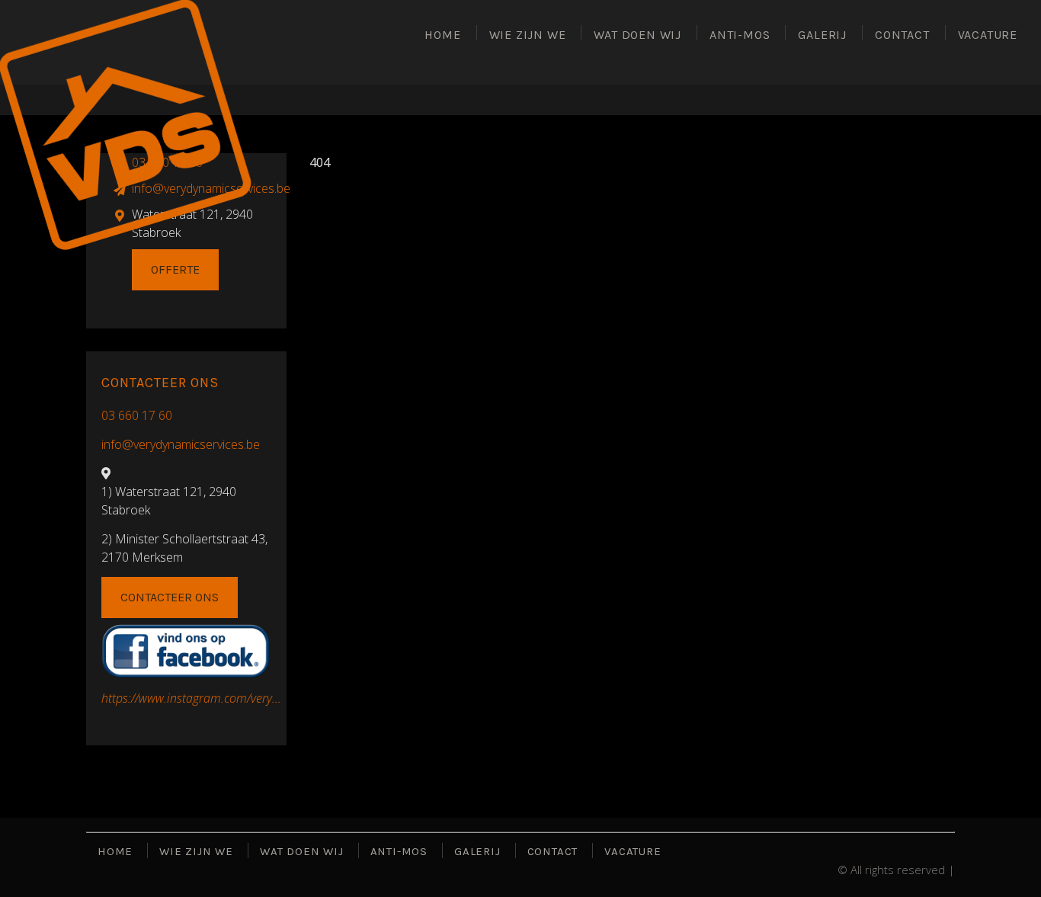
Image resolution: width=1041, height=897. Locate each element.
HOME (442, 34)
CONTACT (902, 34)
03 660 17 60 (136, 415)
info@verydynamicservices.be (180, 444)
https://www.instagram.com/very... (191, 698)
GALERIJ (822, 34)
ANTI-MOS (739, 34)
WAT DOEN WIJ (637, 34)
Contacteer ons (169, 597)
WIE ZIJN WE (527, 34)
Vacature (987, 34)
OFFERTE (175, 269)
